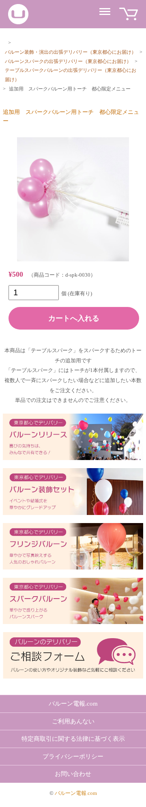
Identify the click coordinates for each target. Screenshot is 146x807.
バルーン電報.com (73, 703)
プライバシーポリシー (73, 756)
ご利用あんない (73, 721)
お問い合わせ (73, 774)
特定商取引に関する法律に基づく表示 (73, 739)
